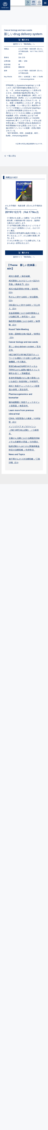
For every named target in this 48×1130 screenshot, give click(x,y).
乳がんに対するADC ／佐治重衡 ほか (24, 299)
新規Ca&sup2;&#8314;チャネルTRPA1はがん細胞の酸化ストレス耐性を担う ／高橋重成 (24, 370)
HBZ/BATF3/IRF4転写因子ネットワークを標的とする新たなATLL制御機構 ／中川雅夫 (24, 358)
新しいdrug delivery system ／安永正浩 (25, 348)
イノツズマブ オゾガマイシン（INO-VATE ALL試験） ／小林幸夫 (24, 430)
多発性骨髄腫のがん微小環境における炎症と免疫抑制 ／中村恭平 (24, 380)
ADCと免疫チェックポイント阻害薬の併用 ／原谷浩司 (24, 388)
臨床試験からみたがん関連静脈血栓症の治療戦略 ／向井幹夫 (24, 448)
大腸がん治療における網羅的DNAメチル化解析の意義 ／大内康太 (24, 440)
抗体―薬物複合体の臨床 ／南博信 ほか (24, 336)
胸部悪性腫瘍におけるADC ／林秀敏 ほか (24, 323)
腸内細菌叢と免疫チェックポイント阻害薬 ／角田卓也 (24, 404)
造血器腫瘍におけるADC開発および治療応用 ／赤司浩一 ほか (24, 315)
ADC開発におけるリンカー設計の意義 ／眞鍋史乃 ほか (24, 283)
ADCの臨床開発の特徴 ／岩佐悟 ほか (24, 291)
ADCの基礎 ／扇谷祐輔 (20, 276)
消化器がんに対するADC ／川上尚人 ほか (24, 307)
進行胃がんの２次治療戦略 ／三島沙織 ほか (24, 461)
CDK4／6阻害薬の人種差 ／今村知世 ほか (24, 420)
